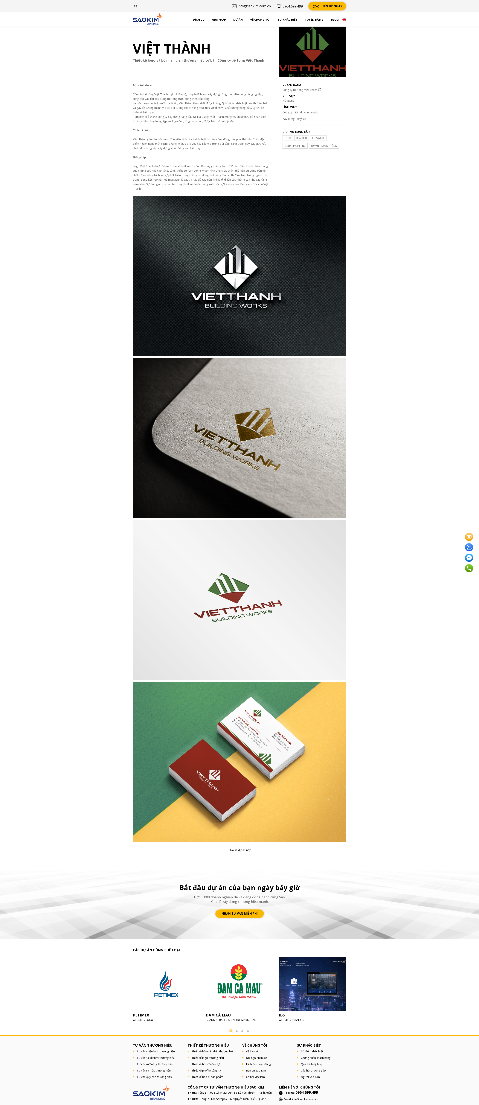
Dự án (238, 19)
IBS (282, 1015)
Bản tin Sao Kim (256, 1070)
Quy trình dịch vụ (312, 1064)
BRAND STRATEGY (217, 1020)
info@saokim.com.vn (305, 1099)
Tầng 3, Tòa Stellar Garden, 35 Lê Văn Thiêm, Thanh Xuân (235, 1092)
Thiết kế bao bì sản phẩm (207, 1077)
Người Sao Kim (310, 1077)
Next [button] (352, 990)
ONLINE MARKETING (295, 145)
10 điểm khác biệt (312, 1051)
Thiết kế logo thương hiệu (207, 1058)
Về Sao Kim (253, 1051)
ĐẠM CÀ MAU (218, 1015)
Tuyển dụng (314, 19)
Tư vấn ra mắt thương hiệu (154, 1070)
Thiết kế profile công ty (206, 1070)
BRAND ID (301, 138)
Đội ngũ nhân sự (256, 1058)
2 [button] (237, 1031)
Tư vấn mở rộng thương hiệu (155, 1064)
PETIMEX (141, 1015)
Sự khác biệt (287, 19)
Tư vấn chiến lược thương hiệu (156, 1051)
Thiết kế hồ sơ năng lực (206, 1064)
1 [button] (231, 1031)
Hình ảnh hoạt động (258, 1064)
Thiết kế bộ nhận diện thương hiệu (212, 1051)
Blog (335, 19)
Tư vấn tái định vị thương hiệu (156, 1058)
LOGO (288, 138)
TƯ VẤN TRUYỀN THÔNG (324, 145)
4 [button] (248, 1031)
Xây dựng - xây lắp (294, 119)
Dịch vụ (199, 19)
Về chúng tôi (260, 19)
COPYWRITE (318, 138)
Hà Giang (288, 100)
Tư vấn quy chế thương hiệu (154, 1077)
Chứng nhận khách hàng (316, 1058)
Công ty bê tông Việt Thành (300, 90)
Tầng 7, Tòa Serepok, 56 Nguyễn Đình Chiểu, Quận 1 (233, 1099)
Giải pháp (219, 19)
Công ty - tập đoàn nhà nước (301, 112)
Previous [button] (127, 990)
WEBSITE (138, 1020)
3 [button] (242, 1031)
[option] (166, 990)
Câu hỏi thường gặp (313, 1070)
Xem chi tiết (166, 993)
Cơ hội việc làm (255, 1077)
